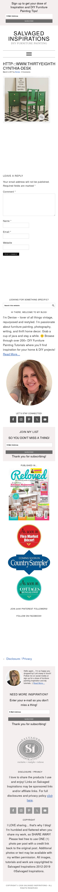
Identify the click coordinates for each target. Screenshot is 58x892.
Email (7, 231)
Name (7, 220)
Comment (9, 191)
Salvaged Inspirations (29, 35)
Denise (17, 72)
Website (7, 242)
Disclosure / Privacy (19, 659)
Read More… (11, 354)
